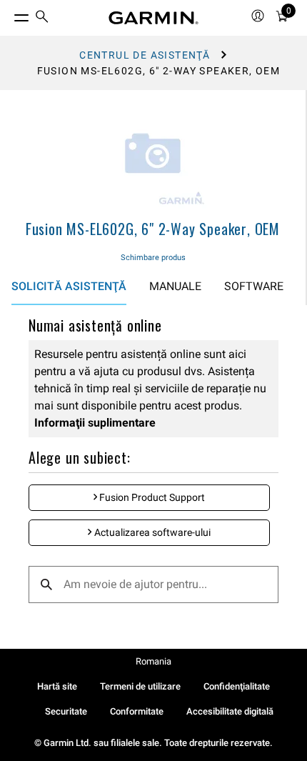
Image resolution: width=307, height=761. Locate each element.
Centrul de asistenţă (144, 55)
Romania (153, 661)
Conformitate (136, 711)
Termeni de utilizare (140, 686)
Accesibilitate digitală (229, 711)
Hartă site (57, 686)
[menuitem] (42, 18)
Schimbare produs (153, 257)
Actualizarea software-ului (151, 532)
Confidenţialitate (236, 686)
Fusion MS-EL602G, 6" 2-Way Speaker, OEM (153, 228)
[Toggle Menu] (8, 14)
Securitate (66, 711)
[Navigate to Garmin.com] (153, 18)
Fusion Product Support (151, 497)
